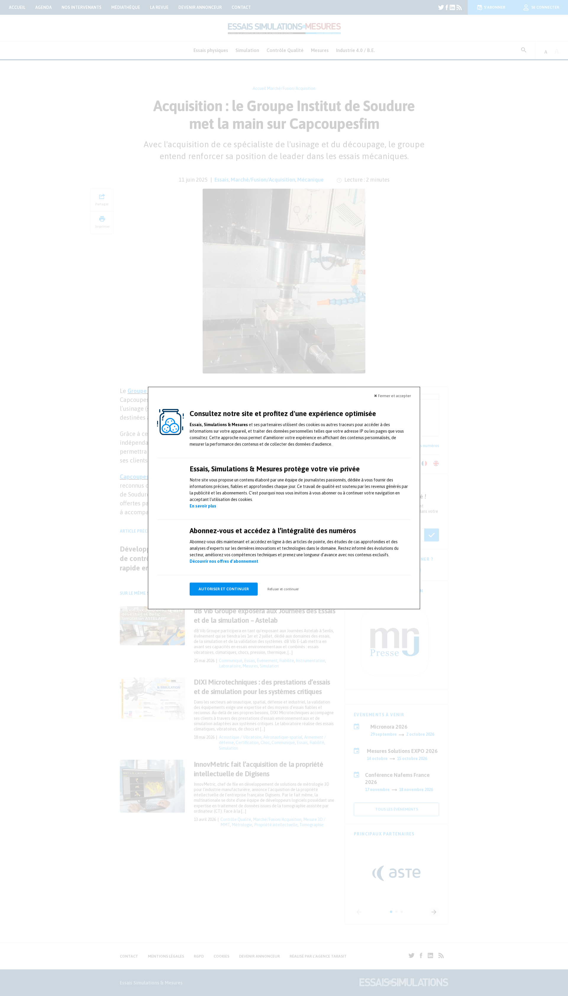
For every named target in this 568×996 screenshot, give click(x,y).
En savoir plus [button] (203, 506)
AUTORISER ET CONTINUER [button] (224, 589)
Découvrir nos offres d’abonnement (224, 561)
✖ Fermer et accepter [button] (392, 396)
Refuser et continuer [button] (283, 589)
